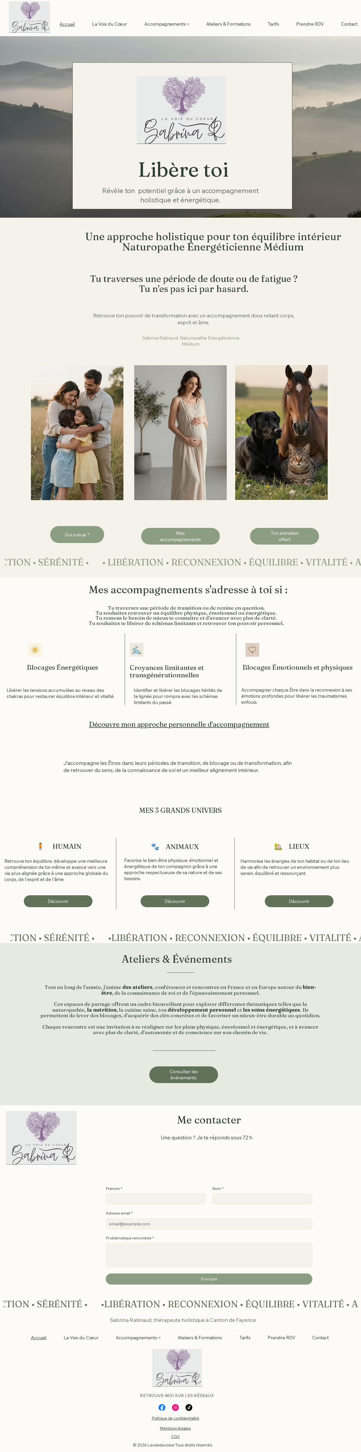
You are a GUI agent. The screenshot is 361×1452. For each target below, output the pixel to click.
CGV (175, 1436)
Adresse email (119, 1213)
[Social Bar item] (162, 1407)
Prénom (114, 1188)
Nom (217, 1188)
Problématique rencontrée (130, 1238)
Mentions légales (175, 1428)
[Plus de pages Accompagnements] (188, 24)
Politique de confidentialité (175, 1418)
